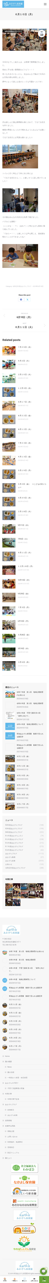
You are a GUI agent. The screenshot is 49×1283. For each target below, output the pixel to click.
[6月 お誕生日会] (40, 887)
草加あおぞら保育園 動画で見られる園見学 (30, 735)
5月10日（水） (24, 648)
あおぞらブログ (11, 1104)
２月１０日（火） (25, 374)
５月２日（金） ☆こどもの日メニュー (32, 485)
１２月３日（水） (25, 388)
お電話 (44, 1279)
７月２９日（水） (25, 347)
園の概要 (8, 1062)
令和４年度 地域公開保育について (30, 724)
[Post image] (8, 351)
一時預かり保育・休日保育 (17, 1078)
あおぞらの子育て (11, 1083)
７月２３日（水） (25, 443)
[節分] (17, 902)
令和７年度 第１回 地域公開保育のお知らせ (30, 693)
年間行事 (8, 1094)
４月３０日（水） (25, 498)
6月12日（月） (24, 621)
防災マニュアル (13, 1153)
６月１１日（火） (25, 553)
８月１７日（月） (23, 804)
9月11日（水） (24, 525)
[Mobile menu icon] (45, 4)
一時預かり (15, 1279)
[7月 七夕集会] (32, 887)
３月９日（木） (24, 662)
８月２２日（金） (25, 416)
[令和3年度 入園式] (24, 894)
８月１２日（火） (25, 429)
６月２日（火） (24, 361)
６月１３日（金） (25, 457)
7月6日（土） (23, 539)
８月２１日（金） (23, 756)
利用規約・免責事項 (14, 1142)
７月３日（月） (24, 607)
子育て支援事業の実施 (15, 1088)
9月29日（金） (24, 594)
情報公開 (10, 1131)
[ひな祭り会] (32, 894)
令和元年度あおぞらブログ (13, 31)
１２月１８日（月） (26, 566)
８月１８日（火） (23, 794)
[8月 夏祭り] (9, 887)
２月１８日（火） (25, 511)
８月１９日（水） (23, 785)
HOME (5, 1279)
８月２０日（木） (23, 775)
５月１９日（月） (25, 470)
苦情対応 (10, 1147)
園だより (8, 1158)
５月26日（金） (24, 635)
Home (7, 1056)
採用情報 (8, 1120)
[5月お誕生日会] (9, 894)
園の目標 (10, 1072)
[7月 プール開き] (24, 887)
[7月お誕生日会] (17, 887)
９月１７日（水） (25, 402)
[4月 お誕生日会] (17, 894)
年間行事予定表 (13, 1099)
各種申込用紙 (10, 1126)
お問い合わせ (12, 1137)
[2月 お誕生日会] (40, 894)
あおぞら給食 (12, 1115)
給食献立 (10, 1110)
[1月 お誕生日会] (9, 902)
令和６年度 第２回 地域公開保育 (30, 703)
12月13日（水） (24, 580)
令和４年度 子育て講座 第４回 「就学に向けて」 (29, 714)
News (9, 1067)
